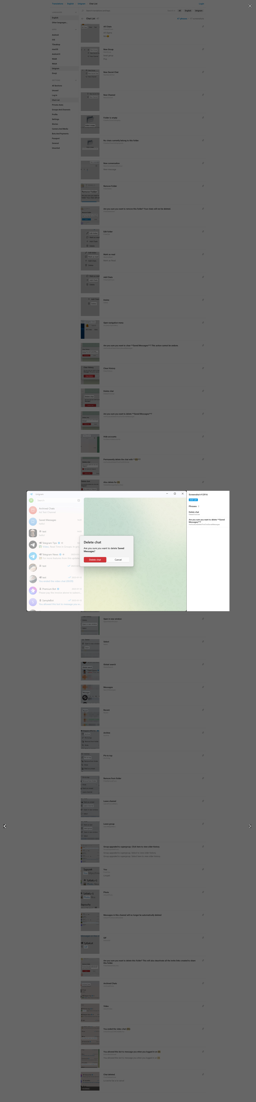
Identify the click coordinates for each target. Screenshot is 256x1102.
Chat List (193, 500)
